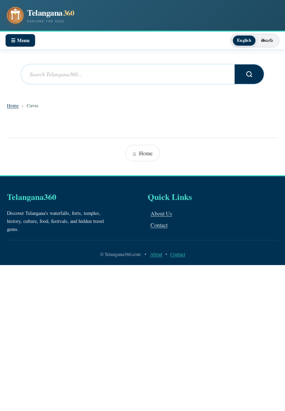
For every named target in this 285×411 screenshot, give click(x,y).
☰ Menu (20, 40)
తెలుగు (267, 40)
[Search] (249, 74)
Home (13, 105)
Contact (159, 224)
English (244, 40)
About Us (161, 213)
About (156, 254)
